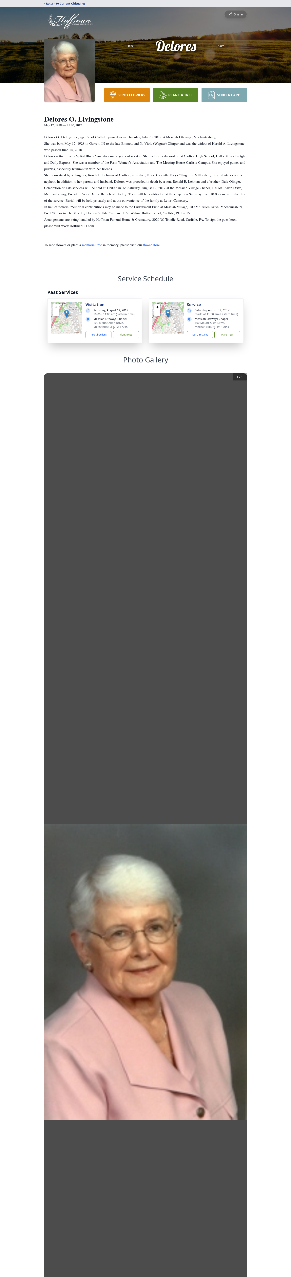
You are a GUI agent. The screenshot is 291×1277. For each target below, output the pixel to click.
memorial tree (92, 244)
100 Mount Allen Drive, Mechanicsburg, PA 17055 (110, 325)
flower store (151, 244)
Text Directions (98, 334)
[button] (66, 314)
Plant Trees (126, 334)
